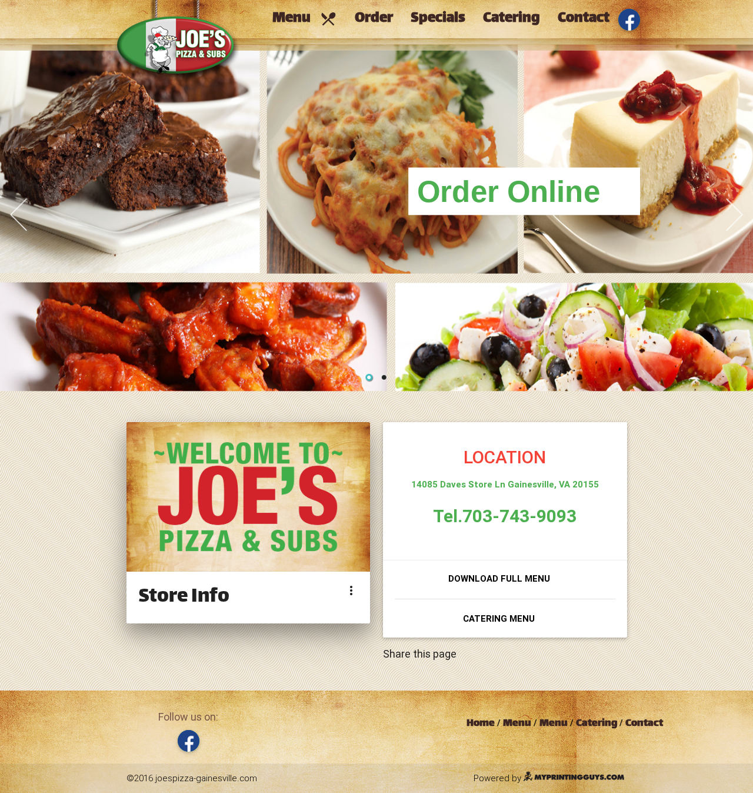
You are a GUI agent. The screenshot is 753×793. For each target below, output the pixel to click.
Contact (583, 18)
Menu (304, 18)
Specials (438, 18)
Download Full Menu (499, 578)
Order (374, 18)
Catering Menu (499, 618)
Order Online (508, 191)
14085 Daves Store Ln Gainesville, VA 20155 (505, 484)
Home (481, 723)
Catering (511, 18)
